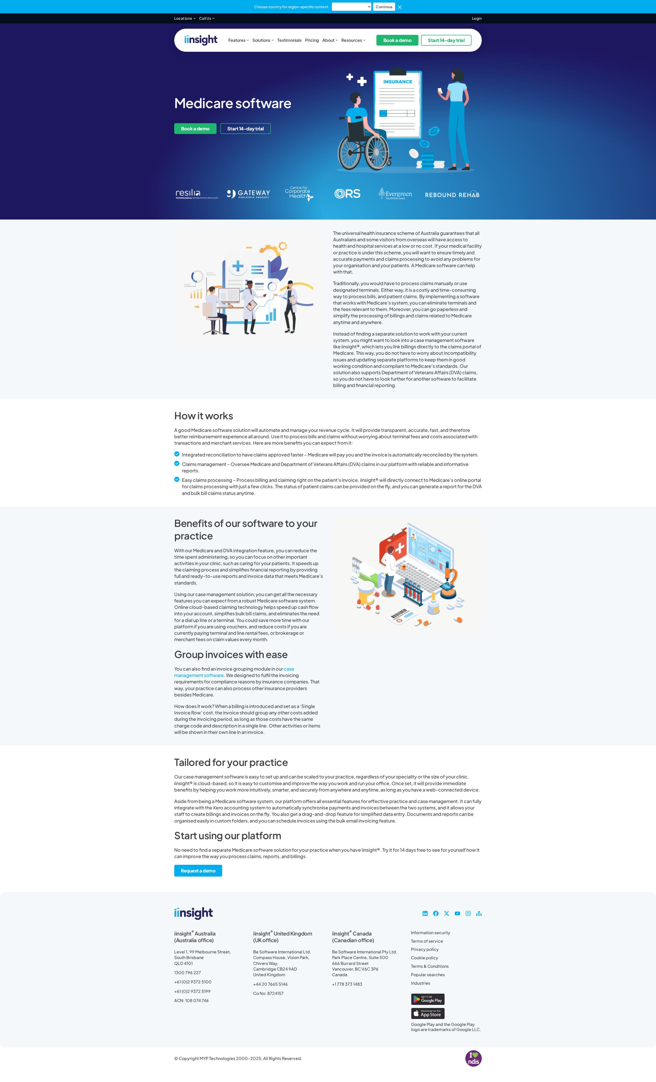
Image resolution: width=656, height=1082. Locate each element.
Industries (420, 983)
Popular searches (428, 974)
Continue (384, 6)
